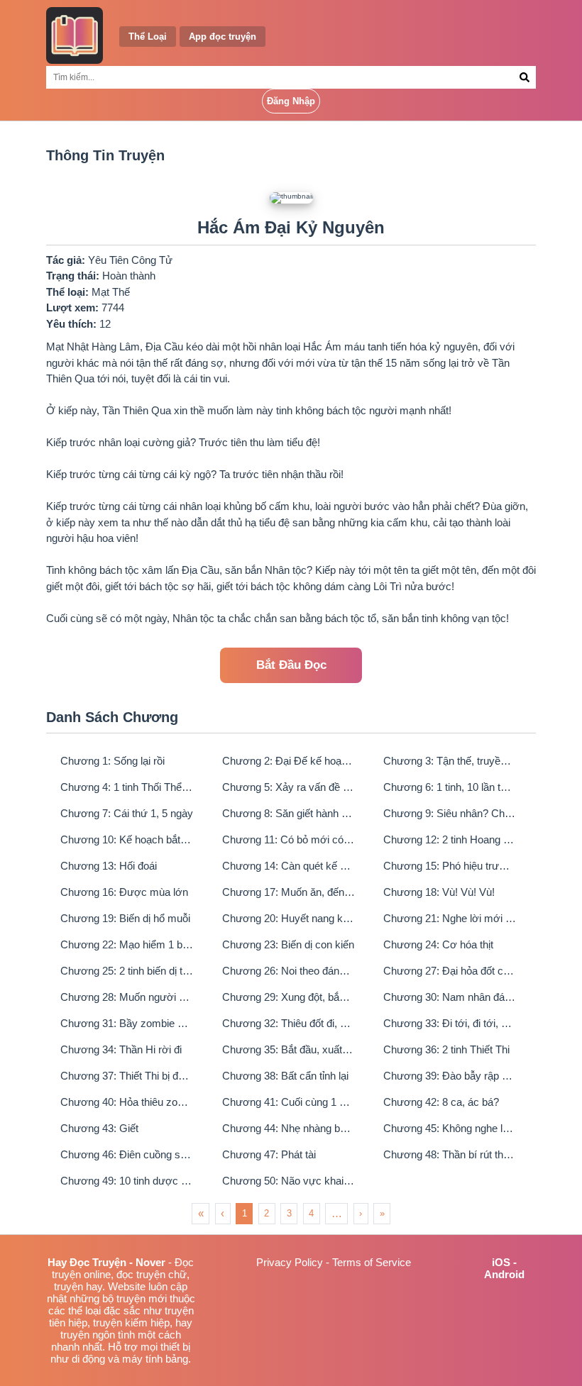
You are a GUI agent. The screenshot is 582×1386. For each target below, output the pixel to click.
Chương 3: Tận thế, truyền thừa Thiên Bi (450, 761)
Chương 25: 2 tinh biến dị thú (127, 971)
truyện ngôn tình (97, 1335)
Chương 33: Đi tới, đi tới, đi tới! (450, 1023)
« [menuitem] (201, 1213)
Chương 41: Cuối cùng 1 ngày (289, 1102)
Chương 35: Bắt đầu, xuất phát (289, 1049)
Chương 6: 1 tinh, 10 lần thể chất (450, 787)
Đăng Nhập (291, 101)
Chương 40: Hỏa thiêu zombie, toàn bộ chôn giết (127, 1102)
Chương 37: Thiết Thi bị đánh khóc (127, 1076)
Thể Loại (147, 36)
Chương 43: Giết (99, 1128)
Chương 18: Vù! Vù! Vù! (439, 892)
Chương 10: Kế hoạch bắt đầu (127, 839)
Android (504, 1274)
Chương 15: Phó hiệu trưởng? (450, 866)
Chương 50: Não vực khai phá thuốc (289, 1181)
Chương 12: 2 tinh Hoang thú (450, 839)
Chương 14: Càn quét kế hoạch (289, 866)
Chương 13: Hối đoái (108, 866)
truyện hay (78, 1286)
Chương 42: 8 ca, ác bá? (441, 1102)
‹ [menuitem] (222, 1213)
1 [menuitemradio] (244, 1213)
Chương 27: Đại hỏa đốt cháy (450, 971)
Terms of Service (371, 1262)
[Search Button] (525, 77)
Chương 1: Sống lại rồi (112, 761)
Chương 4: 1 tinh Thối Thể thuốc (127, 787)
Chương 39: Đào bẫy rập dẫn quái (450, 1076)
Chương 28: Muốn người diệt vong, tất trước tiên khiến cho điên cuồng (127, 997)
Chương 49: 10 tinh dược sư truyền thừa (127, 1181)
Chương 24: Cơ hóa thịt (438, 944)
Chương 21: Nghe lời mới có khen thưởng (450, 918)
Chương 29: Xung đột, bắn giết (289, 997)
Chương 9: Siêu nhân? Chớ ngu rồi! (450, 813)
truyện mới (141, 1298)
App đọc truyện (222, 36)
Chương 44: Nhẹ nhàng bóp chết (289, 1128)
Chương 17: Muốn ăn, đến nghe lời (289, 892)
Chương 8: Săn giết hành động (289, 813)
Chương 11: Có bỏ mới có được (289, 839)
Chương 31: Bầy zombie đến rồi (127, 1023)
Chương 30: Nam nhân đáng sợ (450, 997)
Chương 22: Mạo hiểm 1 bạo (127, 944)
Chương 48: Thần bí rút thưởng (450, 1154)
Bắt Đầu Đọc (291, 665)
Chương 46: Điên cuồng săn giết (127, 1154)
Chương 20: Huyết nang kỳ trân (289, 918)
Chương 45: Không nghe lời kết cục (450, 1128)
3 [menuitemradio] (289, 1213)
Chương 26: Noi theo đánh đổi (289, 971)
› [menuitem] (360, 1213)
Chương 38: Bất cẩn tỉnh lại (285, 1076)
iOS (501, 1262)
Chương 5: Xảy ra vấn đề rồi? (289, 787)
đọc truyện (140, 1274)
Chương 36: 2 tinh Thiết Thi (446, 1049)
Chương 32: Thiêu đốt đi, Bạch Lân (289, 1023)
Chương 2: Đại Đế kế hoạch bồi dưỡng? (289, 761)
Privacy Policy (289, 1262)
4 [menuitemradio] (311, 1213)
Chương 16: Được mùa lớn (124, 892)
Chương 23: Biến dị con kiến (288, 944)
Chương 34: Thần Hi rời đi (121, 1049)
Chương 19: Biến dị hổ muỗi (125, 918)
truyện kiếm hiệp (131, 1322)
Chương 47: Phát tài (269, 1154)
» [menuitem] (382, 1213)
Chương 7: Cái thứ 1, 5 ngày (126, 813)
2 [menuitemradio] (266, 1213)
